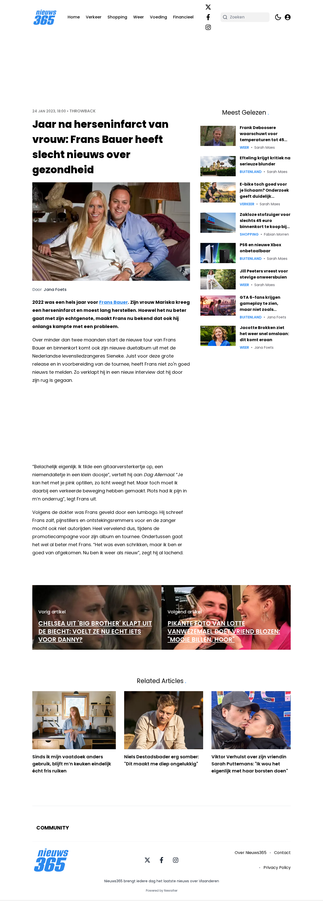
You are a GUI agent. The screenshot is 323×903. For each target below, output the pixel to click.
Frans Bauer (113, 302)
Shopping (117, 17)
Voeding (158, 17)
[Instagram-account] (208, 27)
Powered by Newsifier (161, 891)
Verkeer (93, 17)
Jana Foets (55, 289)
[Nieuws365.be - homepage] (45, 17)
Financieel (183, 17)
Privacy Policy (277, 867)
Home (74, 17)
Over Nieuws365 (250, 853)
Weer (138, 17)
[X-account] (208, 7)
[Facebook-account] (208, 17)
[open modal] (288, 17)
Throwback (82, 111)
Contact (282, 853)
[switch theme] (278, 17)
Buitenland (251, 171)
